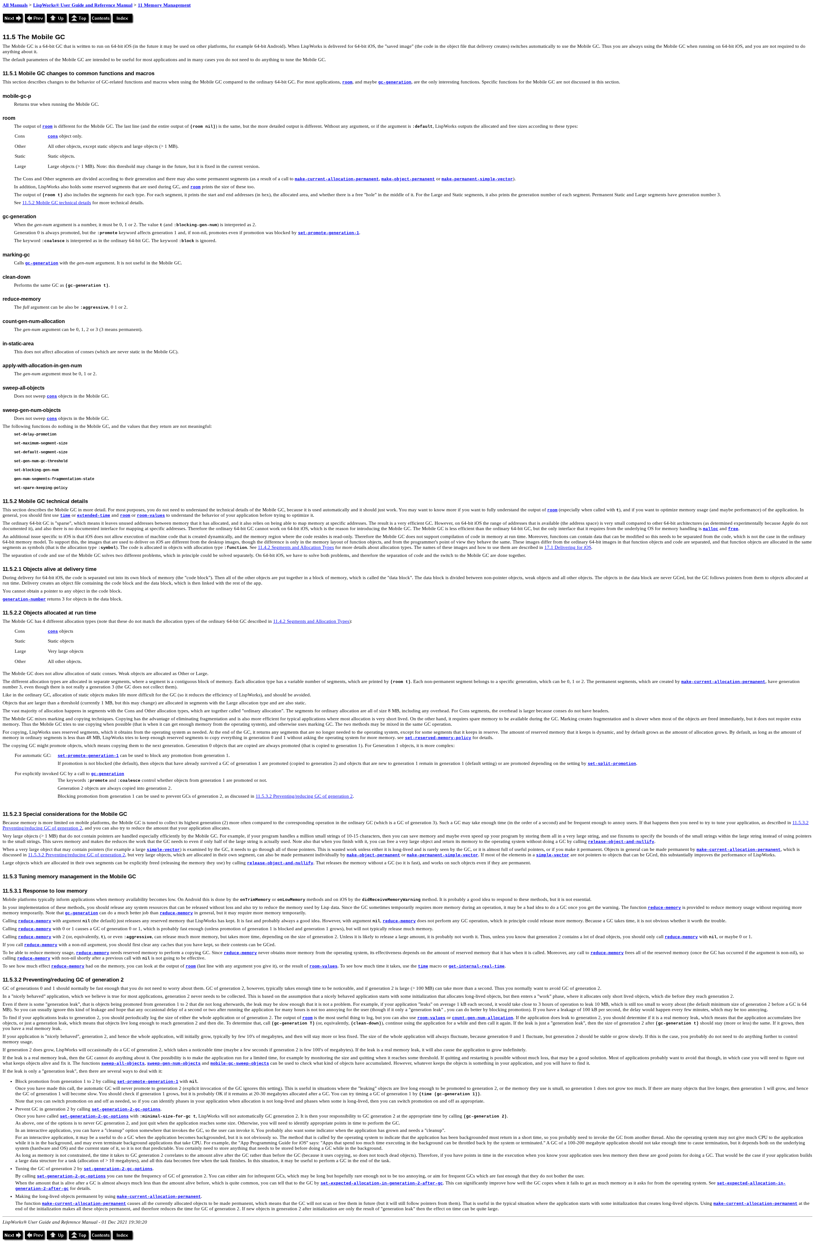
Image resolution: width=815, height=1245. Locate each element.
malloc (710, 529)
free (733, 529)
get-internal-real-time (477, 966)
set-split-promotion (612, 763)
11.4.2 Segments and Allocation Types (296, 547)
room (347, 82)
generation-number (24, 599)
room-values (151, 515)
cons (53, 136)
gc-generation (394, 82)
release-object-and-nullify (621, 841)
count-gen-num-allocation (482, 1018)
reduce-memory (664, 907)
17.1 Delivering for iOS (567, 547)
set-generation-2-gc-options (126, 1109)
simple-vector (163, 849)
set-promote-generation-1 (328, 233)
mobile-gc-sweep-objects (239, 1063)
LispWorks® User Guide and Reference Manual (82, 5)
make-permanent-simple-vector (477, 179)
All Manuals (15, 5)
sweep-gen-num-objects (174, 1063)
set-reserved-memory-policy (438, 738)
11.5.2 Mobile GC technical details (56, 202)
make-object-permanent (408, 179)
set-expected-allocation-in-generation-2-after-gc (382, 1183)
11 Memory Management (164, 5)
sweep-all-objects (123, 1063)
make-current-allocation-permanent (337, 179)
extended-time (93, 515)
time (65, 515)
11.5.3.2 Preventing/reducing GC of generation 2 (304, 796)
